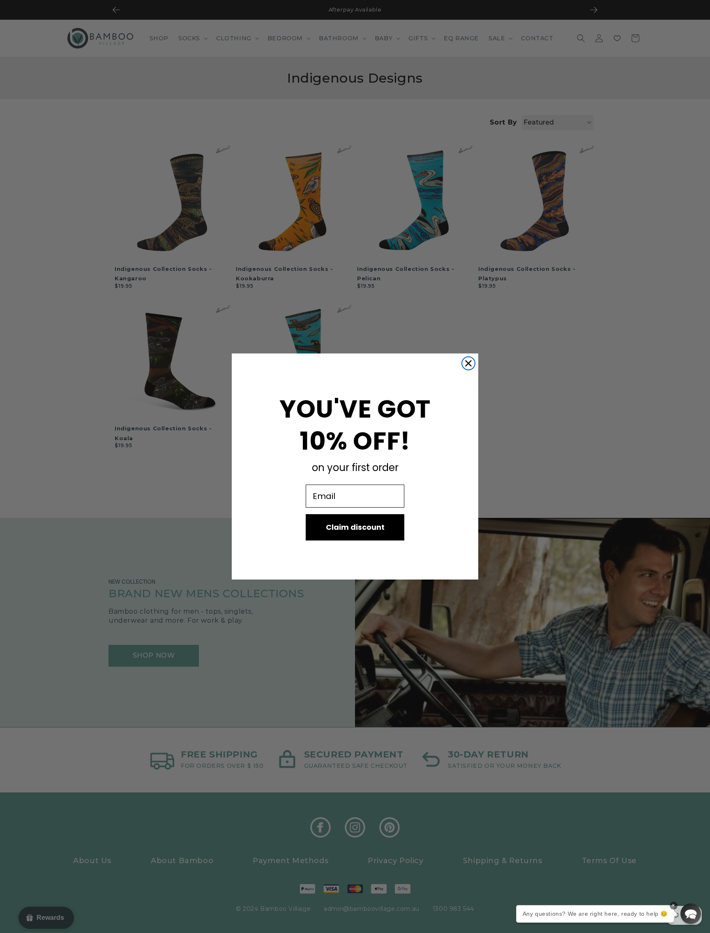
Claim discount (355, 527)
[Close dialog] (468, 363)
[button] (690, 913)
